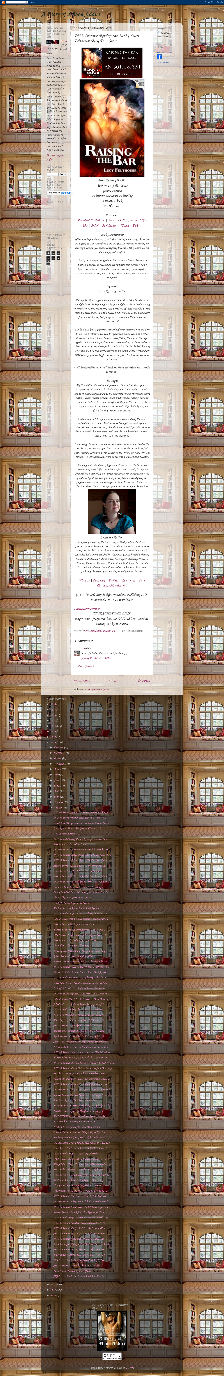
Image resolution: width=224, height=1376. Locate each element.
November (59, 753)
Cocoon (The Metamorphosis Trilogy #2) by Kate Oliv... (80, 1132)
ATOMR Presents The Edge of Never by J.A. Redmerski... (81, 1196)
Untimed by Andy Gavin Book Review (72, 897)
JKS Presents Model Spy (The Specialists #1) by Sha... (79, 1260)
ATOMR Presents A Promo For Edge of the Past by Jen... (81, 849)
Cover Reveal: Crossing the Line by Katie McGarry (78, 1009)
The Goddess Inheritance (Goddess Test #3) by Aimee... (80, 1169)
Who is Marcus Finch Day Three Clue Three (74, 940)
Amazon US (136, 220)
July (56, 774)
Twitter (113, 581)
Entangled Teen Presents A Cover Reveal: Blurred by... (80, 988)
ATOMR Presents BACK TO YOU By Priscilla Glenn (79, 1228)
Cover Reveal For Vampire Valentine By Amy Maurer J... (81, 1148)
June (56, 780)
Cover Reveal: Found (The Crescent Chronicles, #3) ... (79, 828)
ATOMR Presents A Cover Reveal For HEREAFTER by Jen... (84, 1063)
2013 (53, 742)
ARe (84, 226)
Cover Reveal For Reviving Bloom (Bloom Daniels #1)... (81, 1217)
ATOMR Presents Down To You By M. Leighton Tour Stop (82, 1068)
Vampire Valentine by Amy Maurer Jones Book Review (80, 972)
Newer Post (82, 681)
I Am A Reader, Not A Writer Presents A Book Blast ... (80, 999)
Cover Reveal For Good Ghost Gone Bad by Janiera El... (81, 1175)
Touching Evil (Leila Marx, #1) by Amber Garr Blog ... (80, 951)
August (58, 769)
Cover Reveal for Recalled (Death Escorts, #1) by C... (79, 1223)
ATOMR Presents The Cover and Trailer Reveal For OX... (81, 1201)
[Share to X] (135, 630)
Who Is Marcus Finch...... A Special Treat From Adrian (80, 876)
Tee (65, 41)
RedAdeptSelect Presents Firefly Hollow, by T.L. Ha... (79, 1036)
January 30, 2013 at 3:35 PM (95, 658)
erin (83, 648)
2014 (53, 737)
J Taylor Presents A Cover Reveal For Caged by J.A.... (79, 1004)
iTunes (125, 226)
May (56, 785)
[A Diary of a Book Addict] (112, 1350)
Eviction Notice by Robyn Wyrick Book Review (76, 1127)
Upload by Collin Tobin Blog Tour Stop (73, 945)
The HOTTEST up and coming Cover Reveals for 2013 (79, 1116)
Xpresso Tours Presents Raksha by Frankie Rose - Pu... (79, 1249)
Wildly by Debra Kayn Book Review (71, 903)
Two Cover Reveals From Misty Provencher (74, 1100)
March (57, 796)
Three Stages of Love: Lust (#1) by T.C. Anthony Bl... (79, 1020)
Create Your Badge (164, 62)
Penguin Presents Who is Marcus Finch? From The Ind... (80, 961)
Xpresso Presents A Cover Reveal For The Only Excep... (80, 865)
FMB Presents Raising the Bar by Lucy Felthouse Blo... (80, 839)
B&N (94, 226)
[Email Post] (123, 630)
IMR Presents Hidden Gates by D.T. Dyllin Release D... (80, 935)
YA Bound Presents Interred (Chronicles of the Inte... (79, 929)
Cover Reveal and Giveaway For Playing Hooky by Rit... (81, 913)
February (58, 802)
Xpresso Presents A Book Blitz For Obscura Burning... (79, 1025)
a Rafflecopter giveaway (87, 609)
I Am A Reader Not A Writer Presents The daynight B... (80, 919)
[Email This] (129, 630)
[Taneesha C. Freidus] (159, 58)
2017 (53, 720)
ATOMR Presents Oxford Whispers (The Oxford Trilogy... (81, 812)
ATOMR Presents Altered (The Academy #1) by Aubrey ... (81, 881)
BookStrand (109, 226)
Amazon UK (116, 220)
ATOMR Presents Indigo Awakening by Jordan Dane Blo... (82, 855)
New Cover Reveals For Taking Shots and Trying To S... (80, 1015)
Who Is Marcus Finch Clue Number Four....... (75, 924)
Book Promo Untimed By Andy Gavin (72, 1271)
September (59, 763)
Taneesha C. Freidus (164, 52)
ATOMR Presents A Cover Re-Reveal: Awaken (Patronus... (82, 1089)
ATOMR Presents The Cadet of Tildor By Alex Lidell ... (80, 1239)
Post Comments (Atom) (98, 689)
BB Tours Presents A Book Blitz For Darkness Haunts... (81, 1073)
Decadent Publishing (90, 220)
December (59, 747)
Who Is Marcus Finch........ (66, 833)
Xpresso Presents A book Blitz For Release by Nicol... (79, 1212)
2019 (53, 709)
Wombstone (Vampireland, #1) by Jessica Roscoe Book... (81, 823)
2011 (53, 1290)
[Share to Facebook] (138, 630)
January (58, 807)
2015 (53, 731)
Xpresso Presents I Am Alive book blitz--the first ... (78, 1265)
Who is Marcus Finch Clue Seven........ (72, 844)
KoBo (136, 226)
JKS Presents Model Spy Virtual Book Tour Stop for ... (80, 1276)
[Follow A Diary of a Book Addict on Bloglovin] (59, 194)
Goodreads (128, 581)
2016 (53, 726)
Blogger (129, 1367)
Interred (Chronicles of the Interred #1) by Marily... (78, 887)
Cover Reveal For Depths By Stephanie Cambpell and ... (80, 977)
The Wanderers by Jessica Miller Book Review (76, 908)
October (58, 758)
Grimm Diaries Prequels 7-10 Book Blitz (73, 956)
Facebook (99, 581)
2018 (53, 715)
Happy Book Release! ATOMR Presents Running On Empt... (82, 1185)
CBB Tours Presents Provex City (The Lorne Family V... (80, 1191)
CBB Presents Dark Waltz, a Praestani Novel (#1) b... (80, 1159)
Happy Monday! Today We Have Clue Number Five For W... (83, 892)
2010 (53, 1295)
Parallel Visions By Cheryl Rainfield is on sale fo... (78, 1111)
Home (113, 681)
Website (84, 581)
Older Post (142, 681)
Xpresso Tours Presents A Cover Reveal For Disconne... (80, 1233)
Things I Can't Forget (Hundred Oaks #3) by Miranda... (80, 1164)
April (57, 791)
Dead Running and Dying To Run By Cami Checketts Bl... (81, 1105)
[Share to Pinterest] (141, 630)
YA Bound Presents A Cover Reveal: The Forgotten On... (80, 1057)
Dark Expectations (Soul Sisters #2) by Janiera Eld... (79, 1137)
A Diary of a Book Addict (70, 14)
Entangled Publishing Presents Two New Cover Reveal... (81, 1079)
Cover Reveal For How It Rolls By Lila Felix (75, 1153)
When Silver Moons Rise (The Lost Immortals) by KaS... (80, 983)
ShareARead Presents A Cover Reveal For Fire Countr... (80, 1041)
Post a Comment (86, 666)
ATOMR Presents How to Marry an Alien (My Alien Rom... (82, 1052)
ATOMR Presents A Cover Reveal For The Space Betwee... (81, 860)
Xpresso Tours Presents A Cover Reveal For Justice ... (79, 1031)
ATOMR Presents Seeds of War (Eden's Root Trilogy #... (81, 967)
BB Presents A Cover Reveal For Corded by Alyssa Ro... (80, 1047)
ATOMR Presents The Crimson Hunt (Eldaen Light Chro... (81, 1207)
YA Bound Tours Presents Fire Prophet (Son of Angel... (80, 1180)
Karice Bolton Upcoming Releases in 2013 (74, 1121)
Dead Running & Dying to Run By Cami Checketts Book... (82, 1244)
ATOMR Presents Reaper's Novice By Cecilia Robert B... (81, 993)
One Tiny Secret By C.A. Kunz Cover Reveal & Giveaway (81, 1143)
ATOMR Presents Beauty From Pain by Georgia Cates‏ (79, 817)
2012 (53, 1284)
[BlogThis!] (132, 630)
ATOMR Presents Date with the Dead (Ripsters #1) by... (81, 1084)
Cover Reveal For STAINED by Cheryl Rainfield (77, 871)
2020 (53, 704)
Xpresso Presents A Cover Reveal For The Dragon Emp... (81, 1095)
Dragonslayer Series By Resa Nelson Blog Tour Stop (79, 1255)
